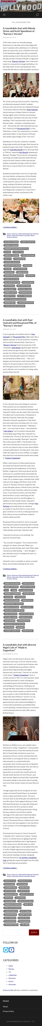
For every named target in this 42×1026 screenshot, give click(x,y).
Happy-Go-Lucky (27, 894)
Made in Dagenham (12, 458)
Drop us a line (8, 990)
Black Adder (9, 884)
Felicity (8, 259)
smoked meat (10, 302)
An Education (28, 583)
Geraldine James (11, 894)
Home (11, 966)
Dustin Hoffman (28, 255)
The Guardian (24, 921)
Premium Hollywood (21, 1021)
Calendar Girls (10, 887)
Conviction (18, 252)
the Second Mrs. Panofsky (15, 306)
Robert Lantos (10, 292)
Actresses (15, 234)
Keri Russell (23, 152)
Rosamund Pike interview (14, 624)
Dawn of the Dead (11, 255)
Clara (14, 590)
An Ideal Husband (11, 242)
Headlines (28, 265)
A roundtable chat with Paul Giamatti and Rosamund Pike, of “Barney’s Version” (20, 323)
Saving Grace (24, 918)
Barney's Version (11, 245)
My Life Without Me (12, 282)
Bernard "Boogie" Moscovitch (16, 248)
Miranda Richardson (13, 904)
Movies (15, 237)
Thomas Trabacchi (12, 631)
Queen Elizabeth (11, 911)
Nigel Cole (28, 904)
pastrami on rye (24, 286)
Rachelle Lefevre (26, 614)
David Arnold (10, 891)
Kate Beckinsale (16, 150)
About (5, 1006)
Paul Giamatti (32, 109)
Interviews (15, 235)
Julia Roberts (10, 901)
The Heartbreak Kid (25, 302)
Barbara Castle (25, 881)
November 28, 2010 (10, 654)
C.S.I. (6, 590)
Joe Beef (8, 269)
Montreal (30, 275)
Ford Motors (24, 891)
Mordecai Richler (11, 279)
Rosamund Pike (23, 128)
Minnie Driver (22, 272)
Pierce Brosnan (11, 614)
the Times (25, 925)
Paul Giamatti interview (14, 610)
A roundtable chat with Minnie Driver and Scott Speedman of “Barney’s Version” (19, 31)
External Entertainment (25, 234)
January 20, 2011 (9, 37)
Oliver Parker (28, 282)
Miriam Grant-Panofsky (14, 604)
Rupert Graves (25, 914)
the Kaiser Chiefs (11, 925)
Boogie (7, 252)
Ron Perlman (10, 620)
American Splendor (12, 583)
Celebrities (13, 975)
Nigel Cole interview (13, 908)
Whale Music (28, 631)
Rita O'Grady (26, 911)
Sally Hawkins (10, 918)
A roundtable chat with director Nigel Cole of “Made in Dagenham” (19, 647)
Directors (12, 978)
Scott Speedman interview (15, 299)
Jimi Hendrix (20, 898)
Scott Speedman (24, 296)
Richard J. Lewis (25, 289)
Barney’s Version (18, 61)
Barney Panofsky (28, 242)
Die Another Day (26, 590)
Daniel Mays (24, 887)
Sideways (20, 627)
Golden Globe (20, 259)
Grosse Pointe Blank (12, 265)
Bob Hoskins (22, 884)
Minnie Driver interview (14, 275)
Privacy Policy (8, 1011)
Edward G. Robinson (12, 593)
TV (10, 972)
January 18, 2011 (9, 329)
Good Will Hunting (12, 262)
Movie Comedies (24, 235)
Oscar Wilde (9, 286)
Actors (9, 234)
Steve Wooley (10, 921)
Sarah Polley (10, 296)
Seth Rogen (16, 348)
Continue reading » (10, 227)
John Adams (8, 431)
